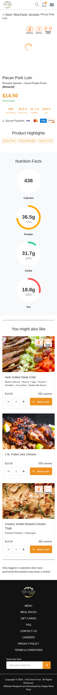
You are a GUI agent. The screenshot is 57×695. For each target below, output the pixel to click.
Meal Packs (20, 14)
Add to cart (43, 402)
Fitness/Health (27, 141)
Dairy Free (9, 141)
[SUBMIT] (47, 665)
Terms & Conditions (29, 650)
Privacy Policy (28, 643)
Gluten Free (45, 141)
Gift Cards (28, 618)
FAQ (28, 624)
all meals (34, 14)
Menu (28, 605)
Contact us (28, 631)
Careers (28, 637)
